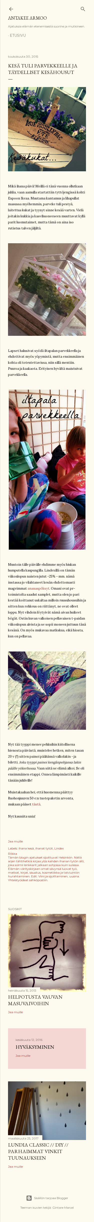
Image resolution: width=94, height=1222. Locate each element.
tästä (36, 804)
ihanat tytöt (44, 848)
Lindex (59, 848)
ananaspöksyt (38, 588)
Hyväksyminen (35, 1047)
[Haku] (83, 8)
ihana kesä (26, 848)
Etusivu (18, 35)
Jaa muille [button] (15, 841)
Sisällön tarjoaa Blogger (51, 1198)
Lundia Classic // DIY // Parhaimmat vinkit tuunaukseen (38, 1151)
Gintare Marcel (63, 1207)
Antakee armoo (27, 18)
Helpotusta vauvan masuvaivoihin (35, 1000)
